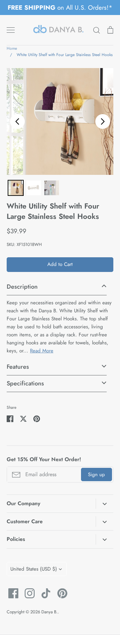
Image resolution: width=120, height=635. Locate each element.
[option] (60, 121)
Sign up (96, 474)
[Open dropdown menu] (104, 504)
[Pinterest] (60, 593)
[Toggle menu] (10, 30)
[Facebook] (11, 593)
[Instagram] (27, 593)
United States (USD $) (33, 569)
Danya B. (49, 612)
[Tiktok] (43, 593)
